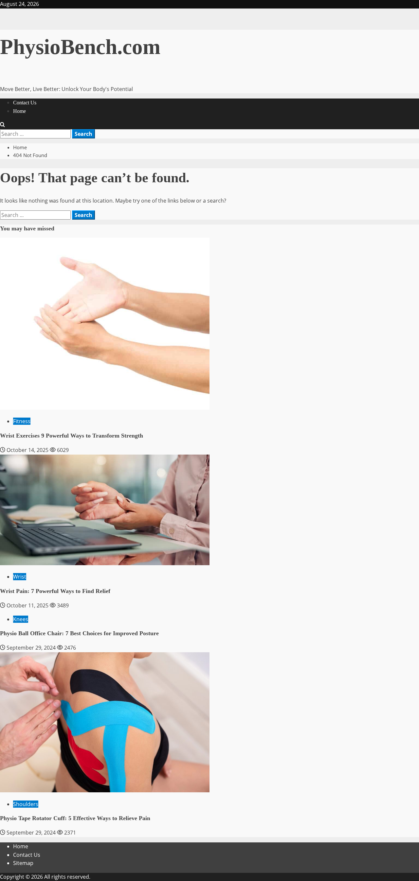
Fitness (21, 421)
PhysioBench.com (80, 47)
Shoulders (25, 804)
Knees (20, 619)
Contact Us (24, 102)
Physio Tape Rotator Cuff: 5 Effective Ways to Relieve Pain (75, 818)
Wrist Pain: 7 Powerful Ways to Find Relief (55, 591)
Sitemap (23, 863)
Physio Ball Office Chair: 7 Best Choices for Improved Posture (79, 633)
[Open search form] (2, 124)
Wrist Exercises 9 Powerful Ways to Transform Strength (71, 435)
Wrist (19, 576)
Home (19, 111)
